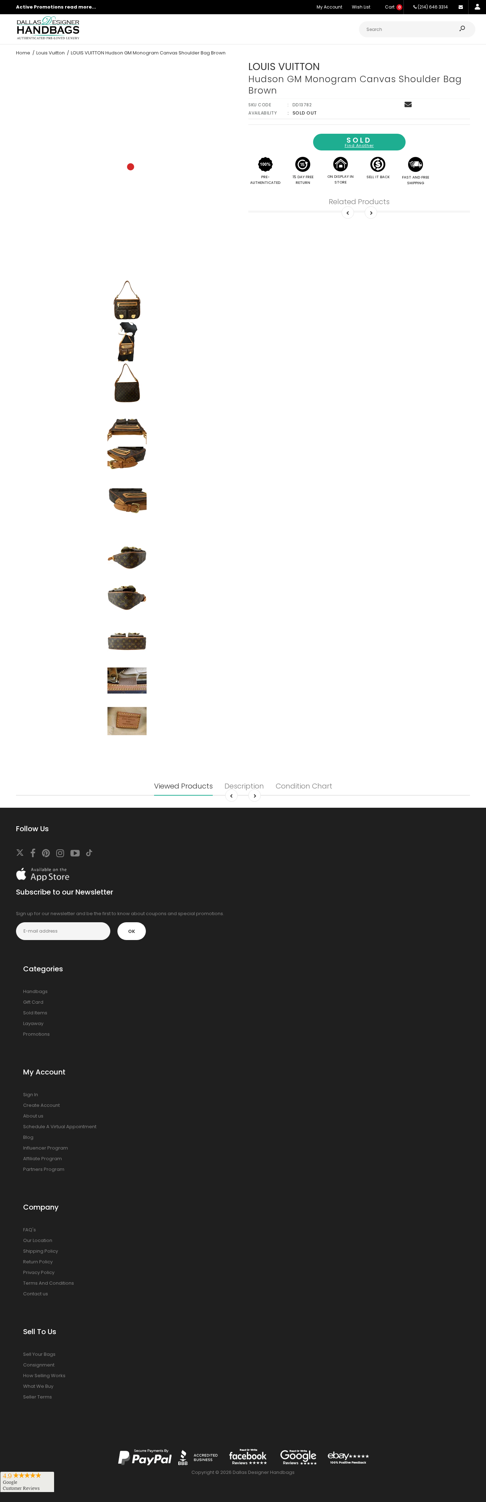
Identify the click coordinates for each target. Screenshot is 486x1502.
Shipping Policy (40, 1251)
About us (33, 1116)
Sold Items (35, 1012)
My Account (329, 7)
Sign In (30, 1094)
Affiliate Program (42, 1158)
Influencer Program (45, 1148)
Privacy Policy (38, 1272)
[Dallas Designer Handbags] (48, 38)
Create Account (41, 1105)
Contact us (35, 1293)
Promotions (36, 1034)
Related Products (359, 202)
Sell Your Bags (39, 1354)
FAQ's (29, 1229)
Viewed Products (183, 786)
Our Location (37, 1240)
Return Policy (38, 1261)
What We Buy (38, 1386)
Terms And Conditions (48, 1283)
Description (244, 786)
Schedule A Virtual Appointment (59, 1126)
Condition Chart (304, 786)
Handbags (35, 991)
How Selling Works (44, 1375)
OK (131, 931)
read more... (80, 7)
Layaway (33, 1023)
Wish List (361, 7)
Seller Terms (37, 1397)
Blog (28, 1137)
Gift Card (33, 1002)
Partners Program (43, 1169)
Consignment (38, 1365)
